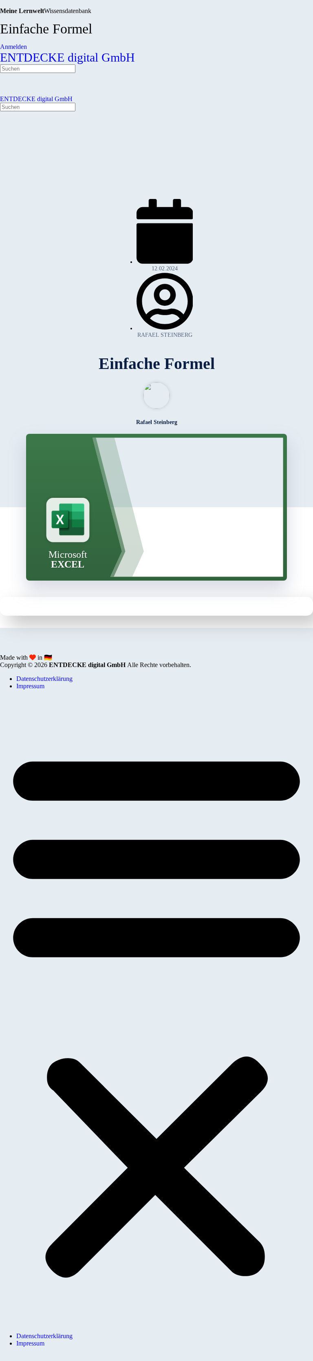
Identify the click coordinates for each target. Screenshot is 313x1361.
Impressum (30, 686)
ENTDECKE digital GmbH (67, 57)
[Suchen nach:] (37, 68)
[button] (156, 1011)
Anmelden (13, 46)
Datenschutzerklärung (44, 678)
